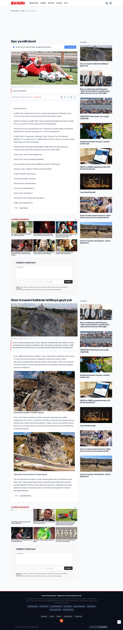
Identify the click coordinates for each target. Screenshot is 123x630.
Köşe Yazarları (91, 606)
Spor (65, 3)
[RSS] (61, 620)
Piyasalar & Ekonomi (79, 606)
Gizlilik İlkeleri (68, 616)
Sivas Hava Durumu (55, 609)
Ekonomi (51, 3)
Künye (52, 616)
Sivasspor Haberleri (56, 606)
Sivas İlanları (67, 606)
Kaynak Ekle (71, 47)
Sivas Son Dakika (32, 606)
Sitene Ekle (78, 616)
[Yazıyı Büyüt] (61, 97)
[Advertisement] (61, 25)
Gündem (43, 3)
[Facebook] (74, 97)
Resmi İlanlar (33, 3)
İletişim (59, 616)
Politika (59, 3)
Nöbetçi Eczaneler (68, 609)
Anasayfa (16, 10)
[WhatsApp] (68, 97)
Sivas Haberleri (44, 606)
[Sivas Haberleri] (18, 3)
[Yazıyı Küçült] (64, 97)
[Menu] (110, 3)
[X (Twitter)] (71, 97)
